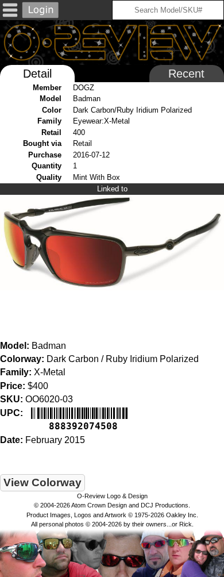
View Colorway (42, 482)
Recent (186, 73)
